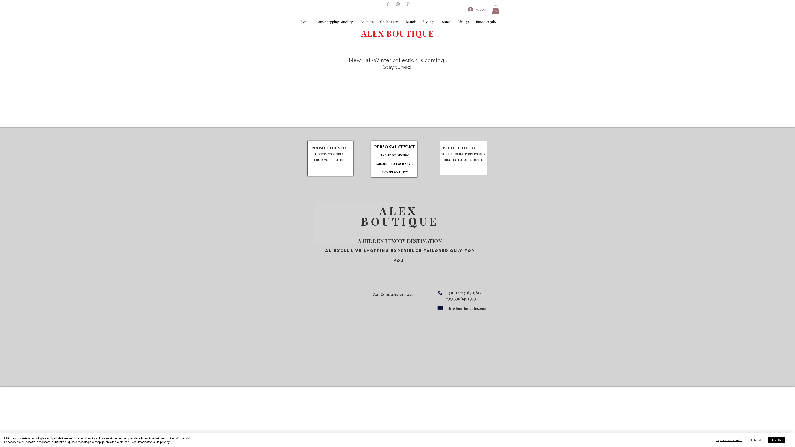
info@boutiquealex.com (466, 308)
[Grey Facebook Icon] (387, 4)
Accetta (777, 440)
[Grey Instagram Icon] (398, 4)
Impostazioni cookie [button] (729, 440)
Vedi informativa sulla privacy (151, 442)
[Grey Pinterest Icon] (408, 4)
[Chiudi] (790, 440)
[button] (495, 9)
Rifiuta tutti (755, 440)
